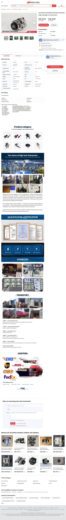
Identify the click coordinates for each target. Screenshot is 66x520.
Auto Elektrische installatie (16, 9)
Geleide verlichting (36, 483)
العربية (45, 509)
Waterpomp (35, 481)
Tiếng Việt (30, 510)
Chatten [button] (55, 25)
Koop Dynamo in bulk (21, 501)
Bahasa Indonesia (36, 510)
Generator (3, 483)
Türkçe (63, 509)
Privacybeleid (29, 507)
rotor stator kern (4, 481)
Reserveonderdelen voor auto (8, 501)
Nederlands (40, 509)
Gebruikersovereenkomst (21, 507)
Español (11, 509)
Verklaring (14, 507)
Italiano (31, 509)
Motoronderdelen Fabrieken (21, 497)
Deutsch (35, 509)
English (8, 509)
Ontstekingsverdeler (53, 481)
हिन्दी (55, 509)
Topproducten (51, 507)
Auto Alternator (25, 9)
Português (16, 509)
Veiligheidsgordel (20, 483)
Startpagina (3, 9)
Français (21, 509)
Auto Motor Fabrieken (34, 497)
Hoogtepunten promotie (22, 481)
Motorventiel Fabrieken (45, 497)
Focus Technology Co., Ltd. (31, 512)
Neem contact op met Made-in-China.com (40, 507)
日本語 (52, 509)
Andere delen (3, 485)
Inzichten (56, 507)
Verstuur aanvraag (43, 25)
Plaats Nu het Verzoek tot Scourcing (18, 425)
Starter (50, 483)
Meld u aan (41, 49)
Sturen (12, 423)
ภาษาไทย (59, 509)
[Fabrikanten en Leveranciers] (33, 2)
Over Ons (9, 507)
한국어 (48, 509)
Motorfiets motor (56, 497)
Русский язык (26, 509)
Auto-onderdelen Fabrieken (7, 497)
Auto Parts (9, 9)
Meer (2, 503)
